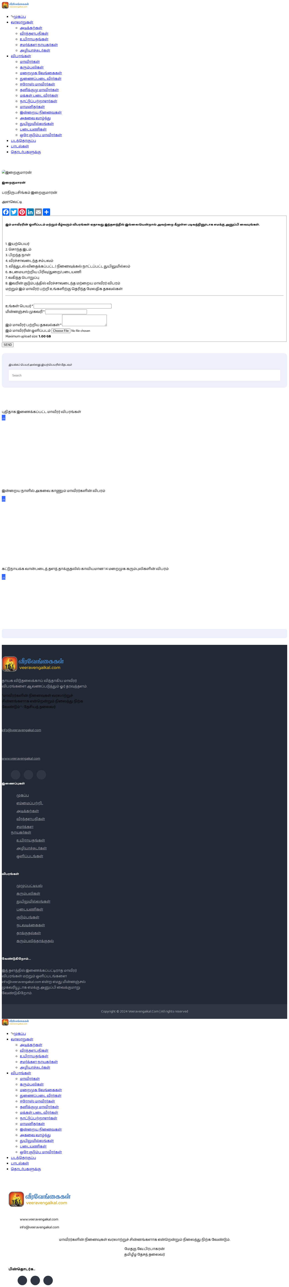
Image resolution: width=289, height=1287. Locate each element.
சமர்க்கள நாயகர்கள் (39, 45)
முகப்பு (20, 17)
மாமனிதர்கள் (32, 107)
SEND (8, 344)
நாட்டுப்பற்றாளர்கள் (38, 101)
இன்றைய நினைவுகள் (41, 112)
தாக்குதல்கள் (28, 933)
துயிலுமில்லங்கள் (37, 124)
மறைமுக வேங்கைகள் (41, 73)
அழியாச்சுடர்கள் (35, 50)
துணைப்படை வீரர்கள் (40, 79)
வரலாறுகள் (22, 22)
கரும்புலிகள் (32, 67)
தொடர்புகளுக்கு (26, 152)
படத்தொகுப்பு (23, 141)
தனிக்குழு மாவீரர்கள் (39, 90)
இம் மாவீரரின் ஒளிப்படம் (28, 331)
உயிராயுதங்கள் (34, 39)
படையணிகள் (33, 129)
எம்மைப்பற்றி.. (29, 803)
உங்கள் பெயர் (19, 306)
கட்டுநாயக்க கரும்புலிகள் (26, 558)
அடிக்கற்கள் (31, 28)
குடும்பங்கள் (27, 917)
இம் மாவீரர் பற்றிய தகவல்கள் (33, 325)
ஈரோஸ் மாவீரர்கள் (37, 84)
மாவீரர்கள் (30, 62)
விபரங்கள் (21, 56)
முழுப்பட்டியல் (29, 886)
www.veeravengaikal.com (21, 758)
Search (283, 1281)
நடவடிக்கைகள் (30, 925)
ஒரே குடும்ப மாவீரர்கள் (41, 135)
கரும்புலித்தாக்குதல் (35, 941)
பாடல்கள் (20, 146)
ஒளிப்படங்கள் (29, 856)
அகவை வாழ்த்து (35, 118)
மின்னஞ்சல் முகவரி (24, 312)
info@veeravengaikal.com (21, 730)
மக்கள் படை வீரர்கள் (39, 96)
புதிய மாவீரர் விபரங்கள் (21, 401)
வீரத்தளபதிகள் (34, 34)
